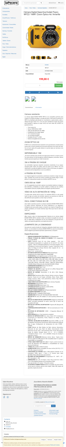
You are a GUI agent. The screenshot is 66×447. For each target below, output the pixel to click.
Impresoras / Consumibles (9, 24)
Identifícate (53, 2)
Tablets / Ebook (6, 40)
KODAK (47, 65)
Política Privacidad (38, 412)
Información (38, 107)
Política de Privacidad (38, 398)
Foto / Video (5, 44)
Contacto (36, 410)
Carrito (62, 2)
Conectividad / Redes (7, 27)
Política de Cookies (55, 445)
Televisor (4, 21)
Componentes (6, 11)
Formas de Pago (53, 413)
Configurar (43, 439)
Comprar (58, 85)
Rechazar (50, 439)
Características (29, 107)
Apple (3, 56)
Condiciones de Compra (40, 413)
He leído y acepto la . (45, 402)
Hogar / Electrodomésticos (9, 47)
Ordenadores (5, 8)
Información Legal (54, 410)
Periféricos (5, 37)
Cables (4, 34)
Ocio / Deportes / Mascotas (9, 53)
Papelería (4, 50)
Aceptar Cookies (57, 439)
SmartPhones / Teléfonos (9, 18)
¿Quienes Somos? (38, 415)
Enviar (53, 405)
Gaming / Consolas (7, 31)
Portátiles (4, 14)
